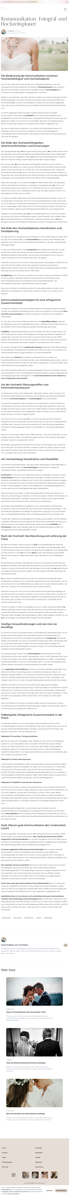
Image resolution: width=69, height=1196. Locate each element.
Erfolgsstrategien (48, 917)
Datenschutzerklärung (13, 1193)
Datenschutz (39, 1167)
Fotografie (38, 917)
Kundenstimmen (7, 1162)
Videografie (38, 1152)
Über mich (5, 1167)
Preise (4, 1157)
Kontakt (18, 31)
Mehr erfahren (33, 2)
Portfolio (4, 1152)
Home (4, 1148)
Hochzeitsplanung (28, 917)
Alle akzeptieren (61, 1190)
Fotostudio (38, 1148)
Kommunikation (17, 917)
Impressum (38, 1162)
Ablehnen (50, 1190)
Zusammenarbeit (6, 917)
